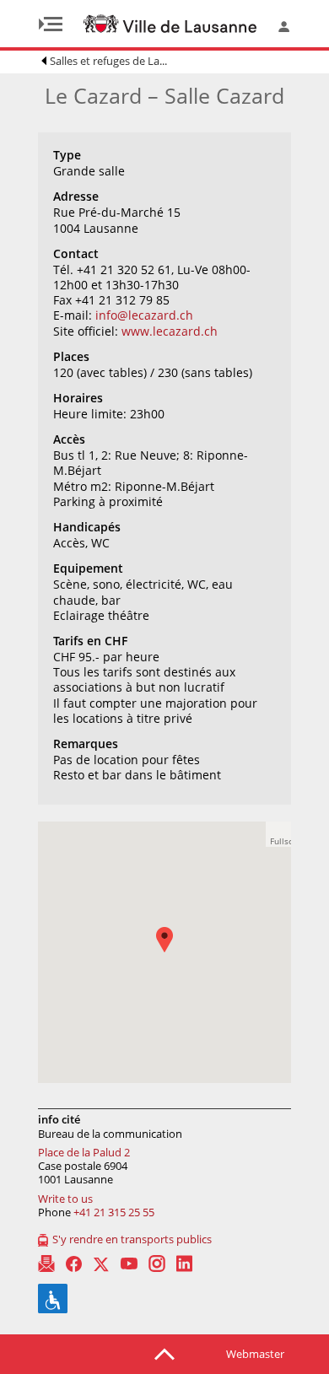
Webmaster (255, 1353)
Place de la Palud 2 (84, 1152)
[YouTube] (129, 1263)
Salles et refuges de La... (108, 60)
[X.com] (101, 1263)
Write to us (65, 1198)
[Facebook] (74, 1264)
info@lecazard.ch (144, 315)
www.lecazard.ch (169, 331)
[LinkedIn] (184, 1263)
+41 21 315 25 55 (113, 1212)
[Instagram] (156, 1263)
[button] (173, 951)
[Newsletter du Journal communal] (46, 1263)
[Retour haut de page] (164, 1353)
